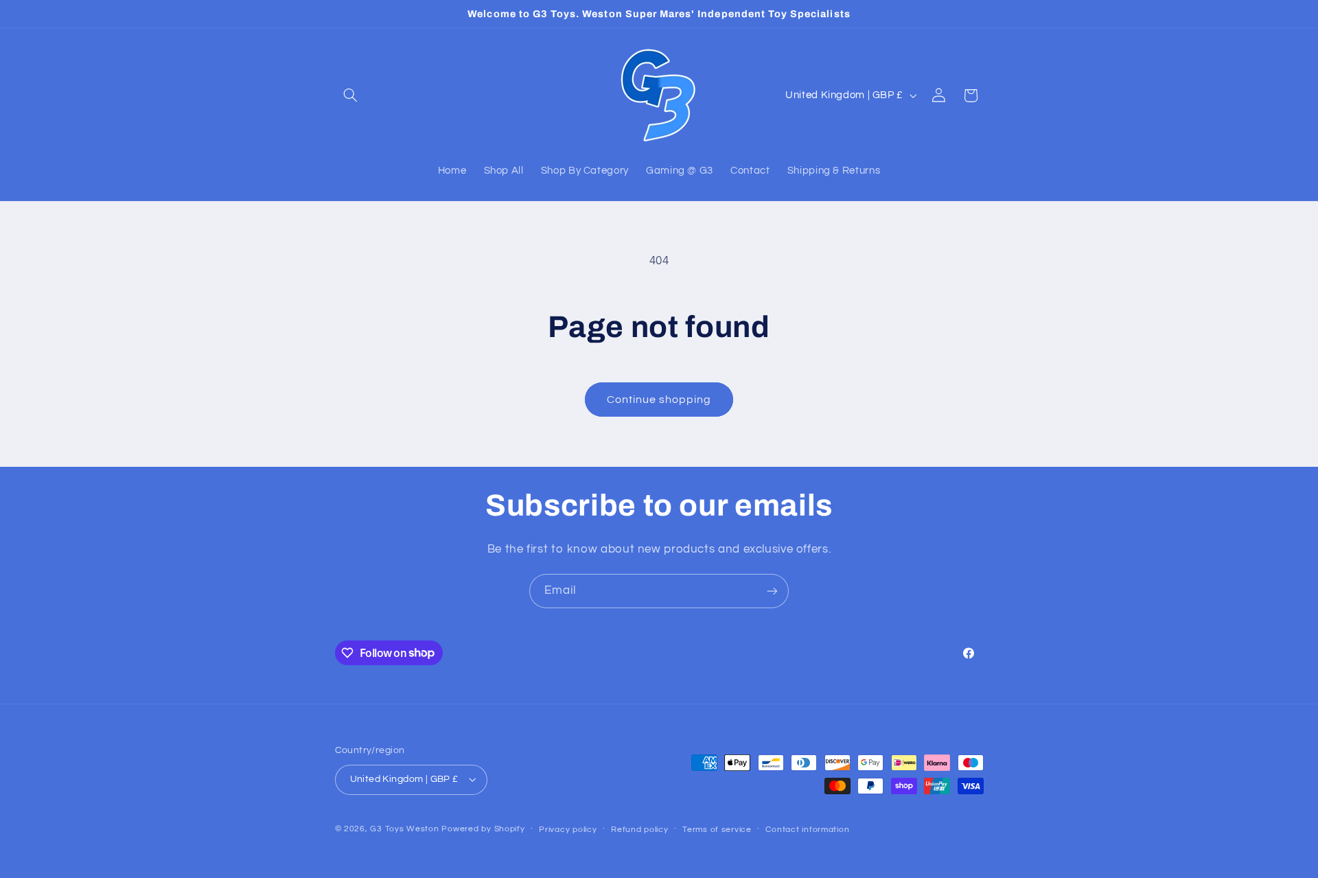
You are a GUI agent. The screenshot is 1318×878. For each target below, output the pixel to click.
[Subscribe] (772, 591)
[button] (351, 95)
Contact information (807, 829)
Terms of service (717, 829)
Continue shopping (659, 399)
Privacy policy (568, 829)
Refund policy (640, 829)
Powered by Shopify (482, 829)
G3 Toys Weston (404, 829)
